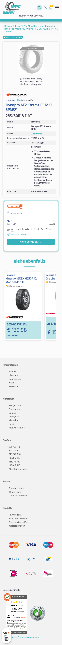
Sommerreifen (16, 488)
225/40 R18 (15, 454)
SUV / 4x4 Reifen (18, 518)
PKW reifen (15, 514)
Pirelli (12, 423)
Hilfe (11, 382)
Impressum (15, 378)
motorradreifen (17, 525)
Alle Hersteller (17, 427)
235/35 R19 (14, 461)
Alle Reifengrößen (18, 468)
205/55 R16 (14, 446)
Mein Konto (45, 7)
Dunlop (12, 412)
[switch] (6, 639)
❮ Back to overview (13, 37)
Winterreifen (15, 491)
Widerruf (13, 386)
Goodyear (14, 416)
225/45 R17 (14, 450)
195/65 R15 (14, 457)
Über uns (13, 375)
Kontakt (13, 371)
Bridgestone (15, 405)
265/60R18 (36, 133)
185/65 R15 (14, 465)
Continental (15, 409)
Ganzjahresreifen (18, 495)
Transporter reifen (18, 522)
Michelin (13, 420)
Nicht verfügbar (29, 241)
